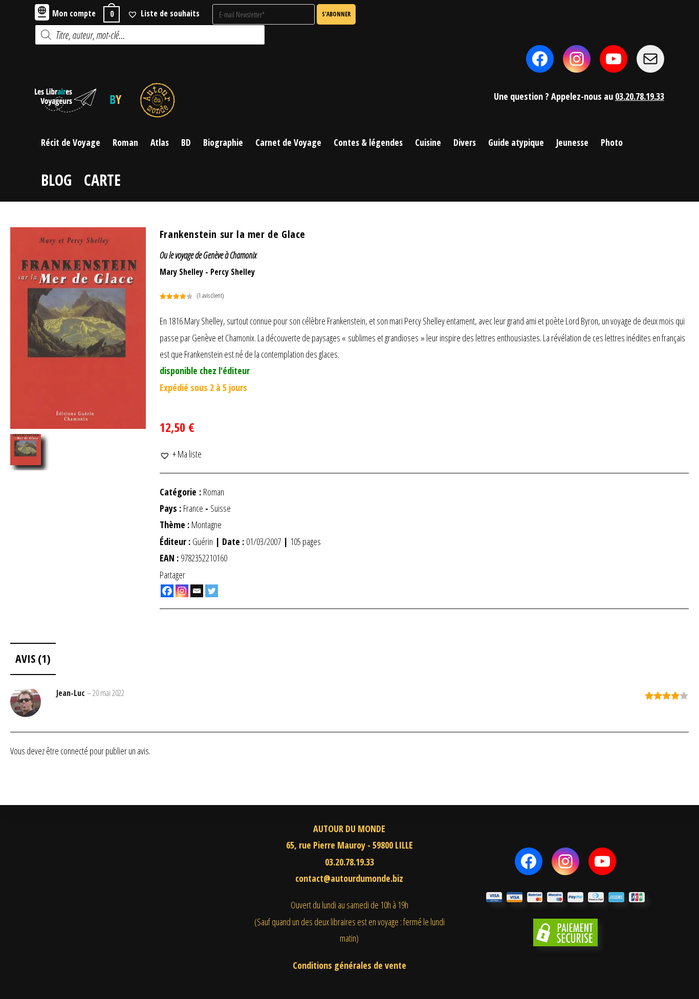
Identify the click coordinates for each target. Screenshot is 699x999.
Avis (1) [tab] (33, 658)
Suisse (220, 508)
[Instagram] (182, 590)
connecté (74, 751)
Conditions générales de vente (349, 965)
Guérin (202, 541)
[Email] (196, 590)
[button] (181, 454)
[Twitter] (211, 590)
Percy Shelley (232, 271)
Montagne (206, 524)
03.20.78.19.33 (639, 96)
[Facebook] (167, 590)
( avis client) (210, 295)
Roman (213, 492)
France (193, 508)
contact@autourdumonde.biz (349, 878)
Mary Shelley (181, 271)
